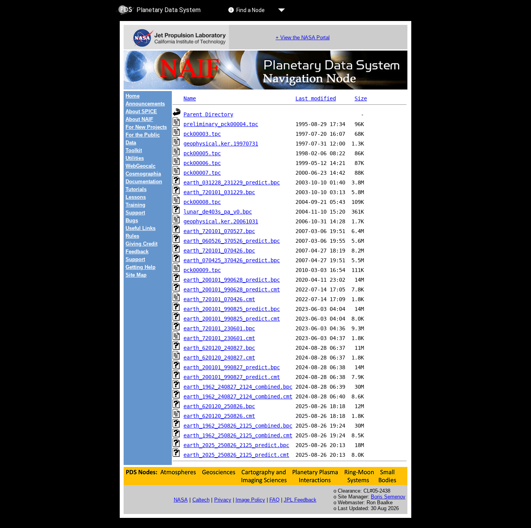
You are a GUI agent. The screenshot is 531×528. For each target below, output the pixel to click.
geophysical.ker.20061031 (220, 221)
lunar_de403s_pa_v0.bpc (217, 212)
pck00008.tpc (202, 202)
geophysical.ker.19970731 (220, 143)
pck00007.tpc (202, 173)
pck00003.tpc (202, 134)
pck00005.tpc (202, 153)
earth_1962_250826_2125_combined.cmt (237, 435)
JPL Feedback (300, 500)
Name (189, 98)
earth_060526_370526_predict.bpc (231, 241)
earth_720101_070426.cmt (219, 299)
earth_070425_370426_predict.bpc (231, 260)
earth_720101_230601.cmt (219, 338)
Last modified (315, 98)
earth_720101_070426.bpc (219, 250)
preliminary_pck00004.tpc (220, 124)
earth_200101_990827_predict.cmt (231, 377)
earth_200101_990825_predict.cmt (231, 319)
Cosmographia (143, 174)
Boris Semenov (388, 497)
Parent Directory (208, 114)
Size (361, 98)
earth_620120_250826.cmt (219, 416)
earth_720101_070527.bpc (219, 231)
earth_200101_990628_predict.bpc (231, 280)
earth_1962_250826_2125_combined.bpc (237, 426)
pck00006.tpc (202, 163)
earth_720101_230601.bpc (219, 328)
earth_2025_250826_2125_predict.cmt (236, 455)
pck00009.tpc (202, 270)
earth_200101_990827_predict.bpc (231, 367)
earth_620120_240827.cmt (219, 357)
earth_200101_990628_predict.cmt (231, 289)
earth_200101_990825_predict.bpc (231, 309)
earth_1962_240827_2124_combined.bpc (237, 387)
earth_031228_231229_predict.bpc (231, 182)
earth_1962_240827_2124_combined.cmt (237, 396)
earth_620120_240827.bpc (219, 348)
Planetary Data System (168, 10)
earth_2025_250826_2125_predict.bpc (236, 445)
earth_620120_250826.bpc (219, 406)
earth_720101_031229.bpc (219, 192)
